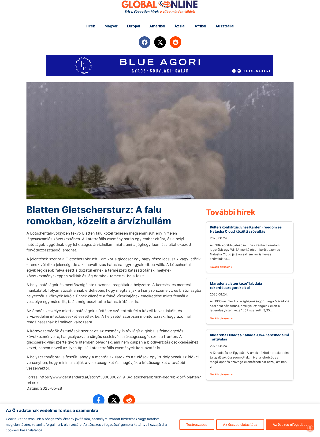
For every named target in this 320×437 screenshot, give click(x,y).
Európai (133, 26)
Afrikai (200, 26)
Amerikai (157, 26)
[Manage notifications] (310, 428)
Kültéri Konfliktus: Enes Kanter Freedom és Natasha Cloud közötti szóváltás (246, 229)
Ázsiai (180, 26)
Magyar (111, 26)
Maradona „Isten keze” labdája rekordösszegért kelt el (236, 285)
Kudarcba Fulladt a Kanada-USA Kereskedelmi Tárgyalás (249, 337)
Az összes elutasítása (240, 424)
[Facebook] (144, 42)
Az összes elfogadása (290, 424)
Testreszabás (197, 424)
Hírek (90, 26)
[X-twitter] (160, 42)
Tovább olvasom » (221, 267)
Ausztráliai (225, 26)
